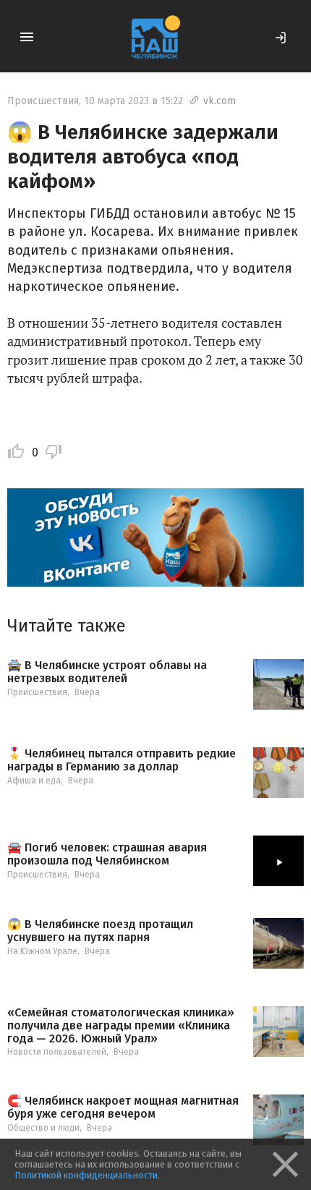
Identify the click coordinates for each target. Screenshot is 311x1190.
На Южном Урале (42, 951)
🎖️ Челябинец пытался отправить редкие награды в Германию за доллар (121, 760)
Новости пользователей (56, 1052)
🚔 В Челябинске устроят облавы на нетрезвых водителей (107, 671)
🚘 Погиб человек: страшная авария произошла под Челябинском (107, 854)
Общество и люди (43, 1128)
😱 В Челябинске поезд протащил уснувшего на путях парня (100, 930)
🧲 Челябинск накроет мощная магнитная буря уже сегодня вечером (123, 1107)
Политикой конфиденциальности (86, 1175)
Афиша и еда (34, 780)
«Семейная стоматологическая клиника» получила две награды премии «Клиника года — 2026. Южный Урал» (120, 1025)
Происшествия (43, 100)
